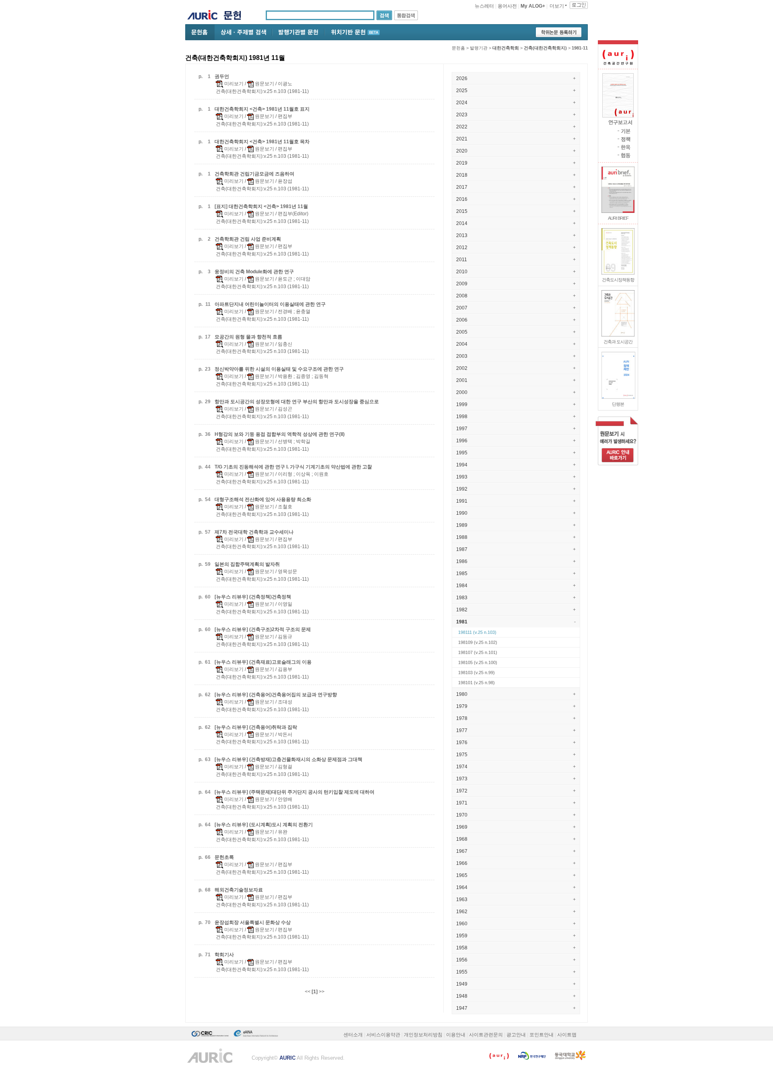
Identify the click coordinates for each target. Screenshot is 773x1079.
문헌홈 (458, 47)
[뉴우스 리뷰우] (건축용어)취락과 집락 (256, 727)
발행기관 (479, 47)
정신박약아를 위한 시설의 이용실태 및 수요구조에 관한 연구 (279, 369)
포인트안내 (541, 1035)
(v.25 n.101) (477, 652)
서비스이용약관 (383, 1035)
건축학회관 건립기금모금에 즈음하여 (254, 174)
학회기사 (224, 954)
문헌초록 (224, 857)
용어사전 (507, 6)
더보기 (557, 6)
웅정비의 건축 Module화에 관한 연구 (254, 271)
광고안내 (516, 1035)
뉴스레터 (484, 6)
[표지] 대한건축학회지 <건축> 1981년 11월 (261, 206)
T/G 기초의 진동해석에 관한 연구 (293, 467)
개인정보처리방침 (423, 1035)
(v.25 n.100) (477, 662)
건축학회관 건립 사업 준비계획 (248, 239)
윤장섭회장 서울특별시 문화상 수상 (253, 922)
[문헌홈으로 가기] (235, 16)
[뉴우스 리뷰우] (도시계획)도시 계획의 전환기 (264, 824)
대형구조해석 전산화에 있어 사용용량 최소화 (263, 499)
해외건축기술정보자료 (239, 890)
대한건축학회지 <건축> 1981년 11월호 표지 (262, 109)
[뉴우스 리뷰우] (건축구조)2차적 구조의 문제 (263, 629)
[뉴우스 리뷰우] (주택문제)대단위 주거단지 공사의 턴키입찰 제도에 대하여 (294, 792)
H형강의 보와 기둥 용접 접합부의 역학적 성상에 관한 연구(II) (280, 434)
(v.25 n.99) (476, 672)
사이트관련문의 (486, 1035)
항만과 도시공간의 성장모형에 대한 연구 (297, 401)
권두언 (222, 76)
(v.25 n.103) (477, 632)
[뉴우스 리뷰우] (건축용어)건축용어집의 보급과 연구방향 (276, 694)
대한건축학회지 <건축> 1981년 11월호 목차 (262, 141)
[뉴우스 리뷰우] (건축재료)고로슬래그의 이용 (263, 662)
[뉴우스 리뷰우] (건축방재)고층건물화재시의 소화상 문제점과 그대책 (288, 759)
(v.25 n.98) (476, 682)
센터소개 (353, 1035)
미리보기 (233, 84)
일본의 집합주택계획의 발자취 (247, 564)
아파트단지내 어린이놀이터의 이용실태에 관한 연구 (270, 304)
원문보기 (264, 84)
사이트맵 (567, 1035)
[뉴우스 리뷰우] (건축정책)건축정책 (253, 597)
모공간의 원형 (248, 337)
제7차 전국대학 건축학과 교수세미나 (254, 532)
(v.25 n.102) (477, 642)
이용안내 (455, 1035)
